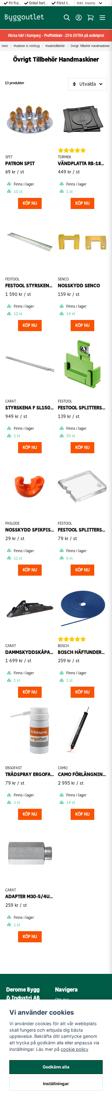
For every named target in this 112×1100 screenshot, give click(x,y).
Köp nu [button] (30, 203)
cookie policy (74, 1049)
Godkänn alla (56, 1066)
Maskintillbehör (55, 46)
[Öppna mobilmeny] (102, 17)
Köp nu (82, 203)
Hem (5, 46)
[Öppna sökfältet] (67, 17)
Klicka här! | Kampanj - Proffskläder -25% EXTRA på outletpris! (56, 35)
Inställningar (56, 1083)
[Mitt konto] (79, 17)
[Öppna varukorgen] (90, 17)
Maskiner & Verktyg (27, 46)
